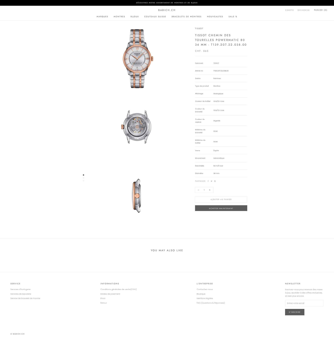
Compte (289, 10)
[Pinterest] (215, 181)
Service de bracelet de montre (25, 298)
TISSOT (199, 28)
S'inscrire (295, 312)
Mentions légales (205, 298)
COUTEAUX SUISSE (155, 16)
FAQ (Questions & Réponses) (211, 302)
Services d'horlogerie (20, 289)
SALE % (233, 16)
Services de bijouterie (20, 293)
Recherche (304, 10)
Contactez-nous (205, 289)
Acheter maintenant (221, 208)
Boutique (201, 293)
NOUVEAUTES (215, 16)
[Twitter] (211, 181)
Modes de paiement (110, 293)
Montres (119, 16)
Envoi (102, 298)
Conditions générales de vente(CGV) (118, 289)
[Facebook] (208, 181)
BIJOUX (135, 16)
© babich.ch (17, 334)
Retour (103, 302)
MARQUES (102, 16)
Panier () (320, 10)
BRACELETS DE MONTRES (187, 16)
